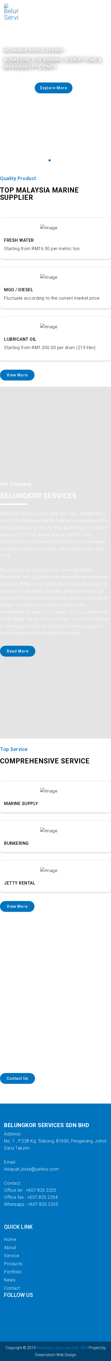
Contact (12, 1288)
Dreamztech (45, 1355)
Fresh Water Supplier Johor (46, 591)
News (9, 1280)
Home (10, 1239)
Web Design (66, 1355)
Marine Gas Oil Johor (72, 534)
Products (13, 1263)
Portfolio (13, 1271)
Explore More (53, 88)
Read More (18, 651)
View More (17, 375)
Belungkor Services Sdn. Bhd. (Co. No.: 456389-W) (50, 513)
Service (11, 1255)
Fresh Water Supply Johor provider (35, 619)
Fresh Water (37, 534)
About (10, 1247)
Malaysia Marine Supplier (47, 520)
